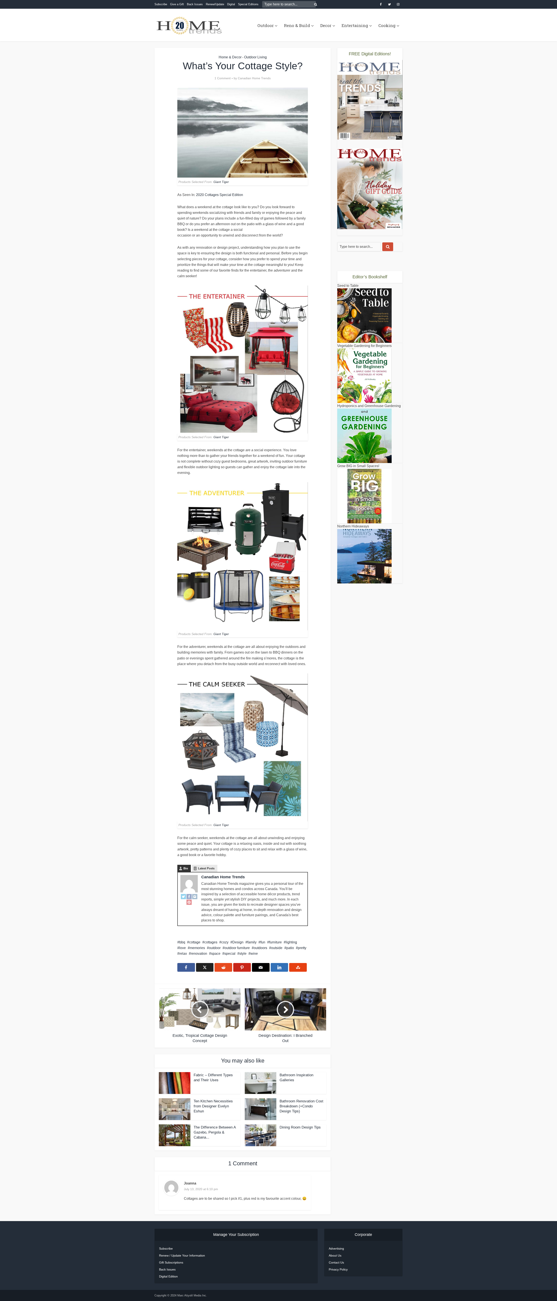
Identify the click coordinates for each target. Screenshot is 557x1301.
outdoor (215, 948)
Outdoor (265, 25)
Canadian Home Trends (254, 78)
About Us (335, 1255)
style (243, 953)
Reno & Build (297, 25)
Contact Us (336, 1262)
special (229, 953)
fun (262, 942)
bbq (182, 942)
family (252, 942)
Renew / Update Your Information (182, 1255)
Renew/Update (215, 4)
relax (183, 953)
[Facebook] (189, 896)
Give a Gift (177, 4)
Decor (325, 25)
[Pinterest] (189, 902)
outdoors (260, 948)
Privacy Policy (338, 1269)
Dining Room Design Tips (300, 1127)
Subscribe (160, 4)
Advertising (336, 1248)
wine (254, 953)
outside (276, 948)
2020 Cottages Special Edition (219, 195)
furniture (275, 942)
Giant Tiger (221, 182)
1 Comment (223, 78)
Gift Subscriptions (171, 1262)
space (215, 953)
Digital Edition (168, 1276)
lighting (291, 942)
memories (197, 948)
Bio (185, 868)
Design (237, 942)
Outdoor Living (255, 57)
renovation (199, 953)
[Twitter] (183, 896)
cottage (194, 942)
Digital (231, 4)
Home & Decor (230, 57)
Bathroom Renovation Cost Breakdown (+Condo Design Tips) (301, 1106)
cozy (224, 942)
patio (290, 948)
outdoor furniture (237, 948)
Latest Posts (206, 868)
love (182, 948)
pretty (302, 948)
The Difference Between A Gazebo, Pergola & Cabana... (215, 1132)
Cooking (387, 25)
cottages (210, 942)
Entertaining (355, 25)
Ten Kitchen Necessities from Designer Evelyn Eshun (213, 1106)
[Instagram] (194, 896)
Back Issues (195, 4)
